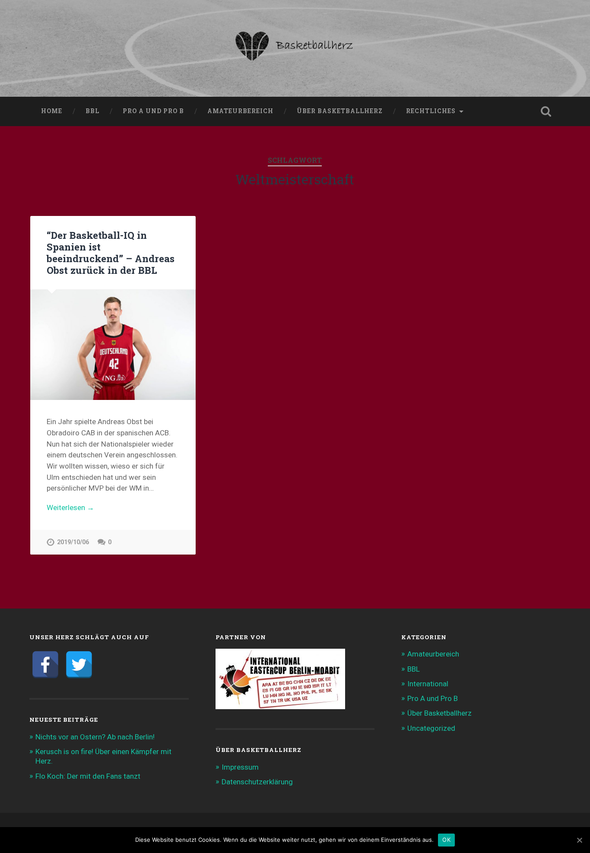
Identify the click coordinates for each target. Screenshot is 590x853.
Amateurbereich (240, 111)
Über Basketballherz (340, 111)
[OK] (579, 840)
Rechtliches (431, 111)
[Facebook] (45, 665)
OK (446, 839)
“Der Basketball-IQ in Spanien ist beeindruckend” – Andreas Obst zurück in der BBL (110, 252)
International (427, 683)
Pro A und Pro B (153, 111)
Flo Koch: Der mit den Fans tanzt (87, 776)
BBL (92, 111)
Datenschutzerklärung (257, 781)
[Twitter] (79, 665)
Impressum (240, 767)
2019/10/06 (73, 542)
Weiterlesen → (70, 507)
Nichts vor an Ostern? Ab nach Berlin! (95, 737)
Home (51, 111)
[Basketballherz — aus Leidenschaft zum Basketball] (295, 48)
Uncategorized (431, 728)
